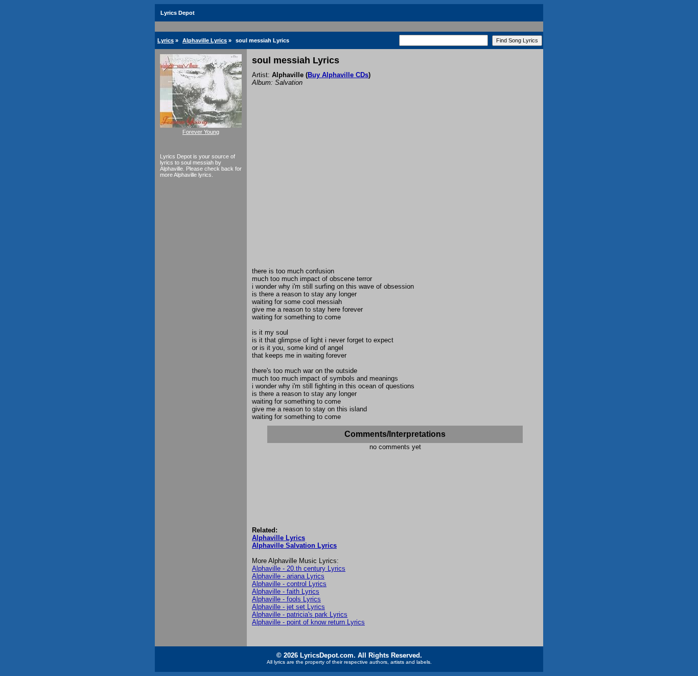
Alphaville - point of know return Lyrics (308, 622)
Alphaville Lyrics (204, 40)
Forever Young (200, 132)
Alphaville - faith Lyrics (285, 591)
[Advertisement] (395, 190)
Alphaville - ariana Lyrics (288, 576)
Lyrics (165, 40)
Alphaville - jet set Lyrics (288, 607)
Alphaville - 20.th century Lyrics (298, 568)
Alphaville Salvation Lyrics (294, 545)
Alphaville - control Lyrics (289, 584)
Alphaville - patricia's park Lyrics (299, 614)
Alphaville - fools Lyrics (286, 599)
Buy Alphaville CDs (338, 75)
